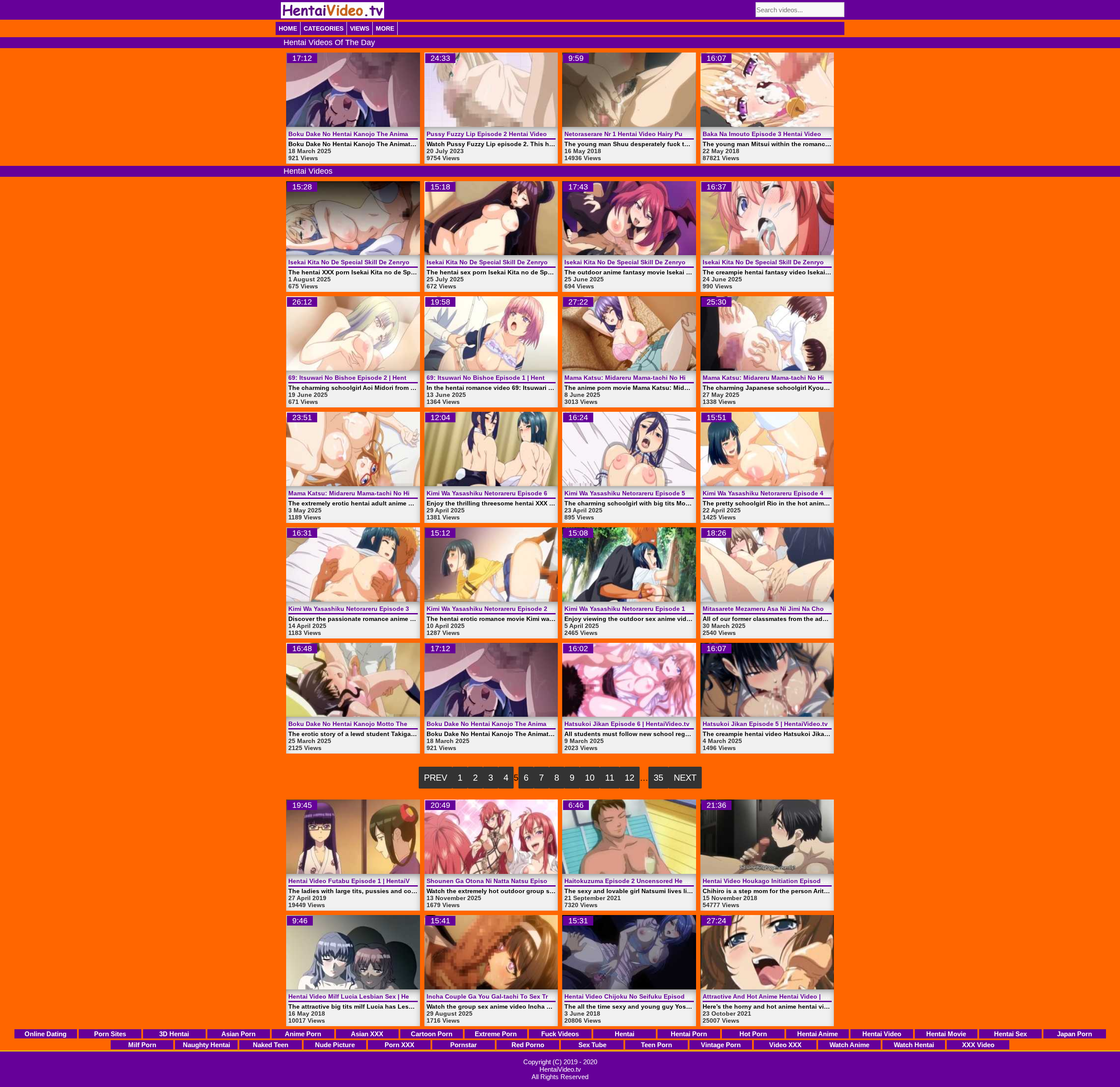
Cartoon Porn (431, 1034)
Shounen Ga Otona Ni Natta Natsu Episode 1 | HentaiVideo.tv (518, 880)
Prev (435, 777)
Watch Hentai (914, 1044)
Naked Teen (270, 1044)
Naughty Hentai (206, 1044)
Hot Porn (753, 1034)
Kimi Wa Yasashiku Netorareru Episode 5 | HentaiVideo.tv (649, 493)
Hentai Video (881, 1034)
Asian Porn (238, 1034)
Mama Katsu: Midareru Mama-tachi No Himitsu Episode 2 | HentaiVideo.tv (812, 377)
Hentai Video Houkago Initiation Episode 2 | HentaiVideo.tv (790, 880)
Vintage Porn (721, 1044)
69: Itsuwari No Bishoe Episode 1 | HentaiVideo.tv (500, 377)
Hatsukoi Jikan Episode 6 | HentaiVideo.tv (627, 723)
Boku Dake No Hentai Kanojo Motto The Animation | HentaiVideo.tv (388, 723)
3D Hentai (174, 1034)
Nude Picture (335, 1044)
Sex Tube (592, 1044)
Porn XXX (399, 1044)
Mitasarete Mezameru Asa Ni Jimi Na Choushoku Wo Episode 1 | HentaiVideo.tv (820, 608)
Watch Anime (849, 1044)
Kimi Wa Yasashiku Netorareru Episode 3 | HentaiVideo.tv (373, 608)
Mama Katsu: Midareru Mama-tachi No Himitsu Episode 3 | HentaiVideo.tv (673, 377)
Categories (323, 28)
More (385, 28)
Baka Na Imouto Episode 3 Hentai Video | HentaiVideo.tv (786, 133)
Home (288, 28)
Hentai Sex (1010, 1034)
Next (685, 777)
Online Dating (45, 1034)
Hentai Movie (946, 1034)
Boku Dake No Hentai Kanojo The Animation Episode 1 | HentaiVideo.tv (394, 133)
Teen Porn (656, 1044)
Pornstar (463, 1044)
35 (658, 777)
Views (359, 28)
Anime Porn (303, 1034)
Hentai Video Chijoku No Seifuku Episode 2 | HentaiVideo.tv (653, 996)
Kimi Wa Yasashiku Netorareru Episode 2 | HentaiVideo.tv (511, 608)
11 (609, 777)
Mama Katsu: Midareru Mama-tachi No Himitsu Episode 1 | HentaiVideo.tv (397, 493)
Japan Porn (1074, 1034)
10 (590, 777)
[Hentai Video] (332, 10)
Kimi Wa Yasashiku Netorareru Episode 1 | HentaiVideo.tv (649, 608)
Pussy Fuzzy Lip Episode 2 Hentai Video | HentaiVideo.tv (511, 133)
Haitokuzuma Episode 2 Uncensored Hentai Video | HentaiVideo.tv (663, 880)
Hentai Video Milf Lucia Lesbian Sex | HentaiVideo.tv (366, 996)
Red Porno (527, 1044)
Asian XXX (367, 1034)
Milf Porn (142, 1044)
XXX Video (978, 1044)
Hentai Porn (689, 1034)
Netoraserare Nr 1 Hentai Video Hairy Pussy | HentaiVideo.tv (653, 133)
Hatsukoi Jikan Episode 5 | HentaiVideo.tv (765, 723)
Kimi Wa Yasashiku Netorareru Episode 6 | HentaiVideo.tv (511, 493)
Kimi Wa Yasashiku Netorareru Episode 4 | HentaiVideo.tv (787, 493)
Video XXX (785, 1044)
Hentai (624, 1034)
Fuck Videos (560, 1034)
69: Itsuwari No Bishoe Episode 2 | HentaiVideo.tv (362, 377)
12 (629, 777)
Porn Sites (110, 1034)
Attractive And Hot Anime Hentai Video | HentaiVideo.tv (784, 996)
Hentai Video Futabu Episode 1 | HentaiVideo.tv (359, 880)
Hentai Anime (817, 1034)
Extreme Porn (496, 1034)
